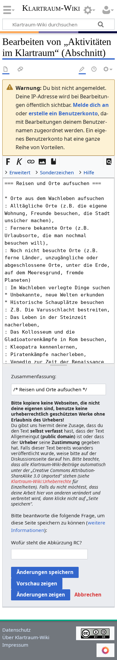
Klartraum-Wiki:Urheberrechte (41, 481)
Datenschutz (16, 629)
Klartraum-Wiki (51, 8)
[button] (109, 161)
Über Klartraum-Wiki (25, 637)
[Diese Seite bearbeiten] (82, 69)
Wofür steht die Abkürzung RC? (46, 542)
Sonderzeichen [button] (57, 172)
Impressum (15, 644)
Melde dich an (91, 104)
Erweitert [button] (19, 172)
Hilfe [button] (89, 172)
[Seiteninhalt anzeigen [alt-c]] (5, 69)
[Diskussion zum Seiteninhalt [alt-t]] (20, 69)
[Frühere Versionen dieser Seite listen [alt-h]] (94, 69)
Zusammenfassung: (33, 376)
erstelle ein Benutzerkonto (63, 113)
